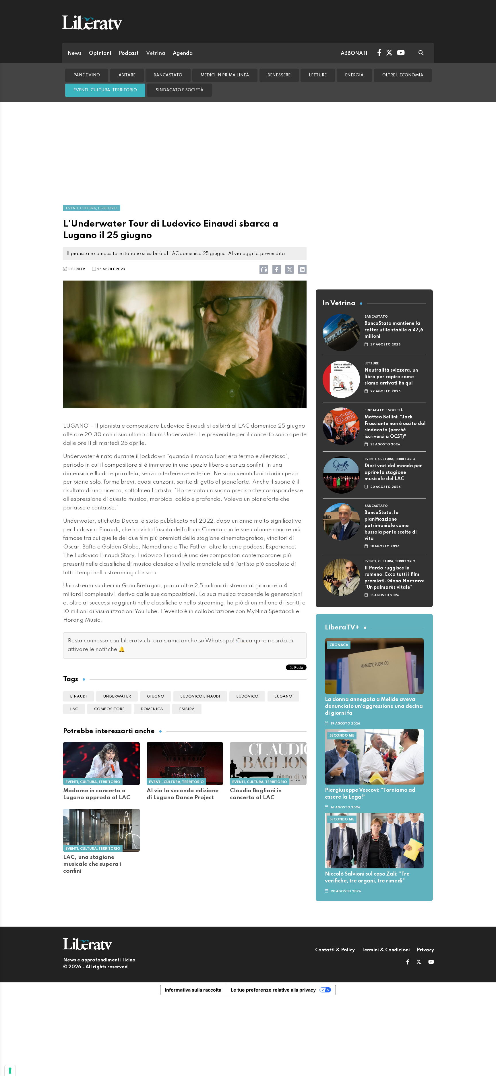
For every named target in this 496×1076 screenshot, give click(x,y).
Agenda (183, 53)
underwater (117, 696)
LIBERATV (76, 269)
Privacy (425, 950)
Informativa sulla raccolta (193, 990)
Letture (318, 75)
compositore (109, 709)
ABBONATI (354, 53)
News (75, 53)
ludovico (247, 696)
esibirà (187, 709)
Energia (354, 75)
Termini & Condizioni (386, 950)
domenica (152, 709)
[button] (407, 962)
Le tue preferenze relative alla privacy (273, 990)
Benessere (279, 75)
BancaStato (168, 75)
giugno (155, 696)
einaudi (78, 696)
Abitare (127, 75)
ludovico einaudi (200, 696)
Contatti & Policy (335, 950)
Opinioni (100, 53)
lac (74, 709)
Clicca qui (249, 641)
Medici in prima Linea (225, 75)
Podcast (129, 53)
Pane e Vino (86, 75)
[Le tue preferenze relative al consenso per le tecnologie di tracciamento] (10, 1070)
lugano (283, 696)
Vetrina (155, 53)
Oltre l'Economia (402, 75)
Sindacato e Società (180, 90)
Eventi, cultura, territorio (105, 90)
